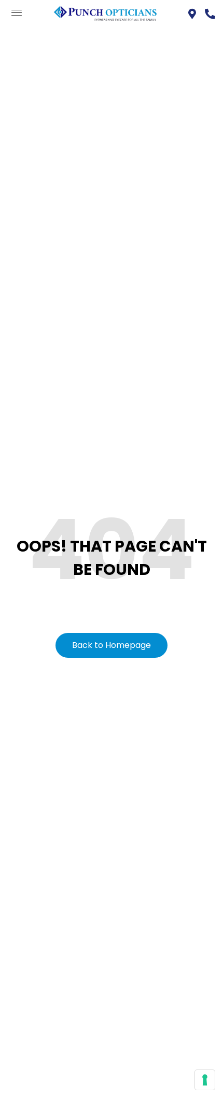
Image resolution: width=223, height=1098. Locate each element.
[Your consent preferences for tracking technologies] (205, 1080)
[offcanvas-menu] (16, 13)
